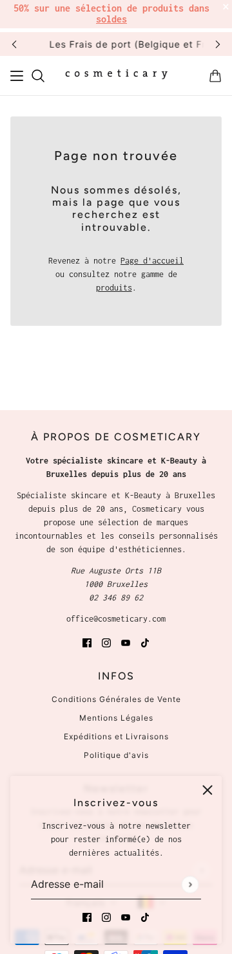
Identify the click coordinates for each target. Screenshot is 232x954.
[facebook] (87, 916)
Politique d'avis (116, 755)
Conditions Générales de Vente (116, 699)
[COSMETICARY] (116, 76)
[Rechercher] (38, 75)
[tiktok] (145, 916)
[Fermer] (207, 790)
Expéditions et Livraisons (116, 736)
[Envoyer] (189, 884)
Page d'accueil (152, 261)
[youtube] (125, 916)
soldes (111, 19)
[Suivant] (218, 44)
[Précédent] (14, 44)
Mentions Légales (116, 718)
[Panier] (215, 75)
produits (114, 287)
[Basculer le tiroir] (16, 76)
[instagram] (106, 916)
